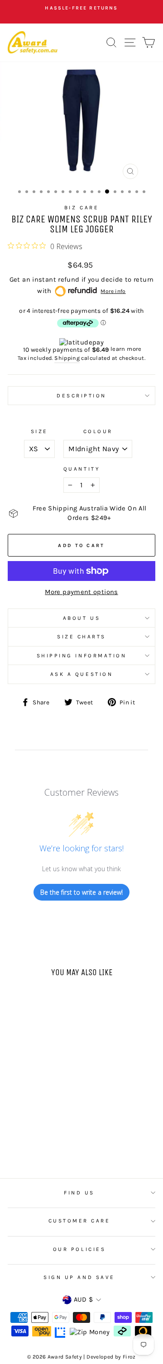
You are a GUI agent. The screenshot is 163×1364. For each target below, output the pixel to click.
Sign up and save (79, 1277)
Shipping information (82, 655)
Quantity (81, 469)
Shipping (67, 358)
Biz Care (81, 207)
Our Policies (79, 1249)
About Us (81, 618)
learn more (126, 348)
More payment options (81, 592)
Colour (98, 431)
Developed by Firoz (111, 1357)
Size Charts (81, 636)
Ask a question (81, 674)
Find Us (79, 1192)
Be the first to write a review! (81, 892)
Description (81, 395)
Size (39, 431)
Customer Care (79, 1221)
